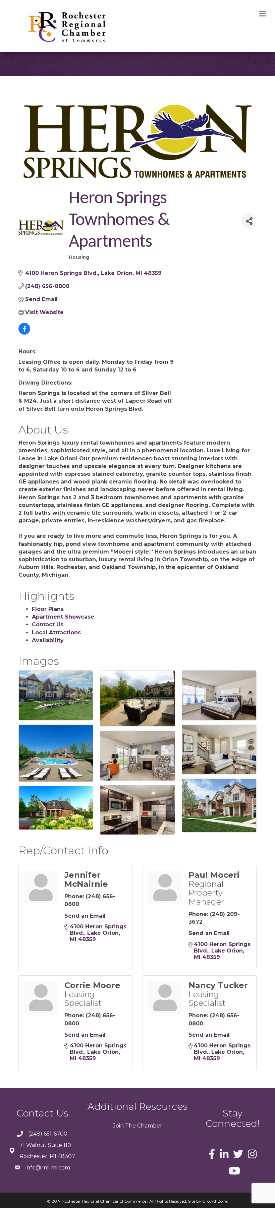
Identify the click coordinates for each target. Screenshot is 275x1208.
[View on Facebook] (24, 333)
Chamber (149, 1126)
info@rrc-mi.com (47, 1167)
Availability (48, 640)
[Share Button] (249, 220)
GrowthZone (214, 1201)
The (130, 1126)
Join (118, 1126)
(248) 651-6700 (47, 1134)
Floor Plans (48, 609)
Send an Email (85, 916)
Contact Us (47, 624)
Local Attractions (56, 632)
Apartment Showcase (63, 617)
